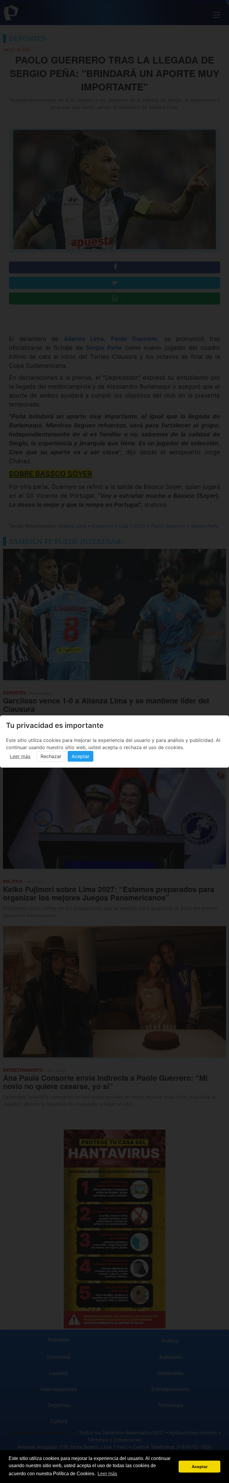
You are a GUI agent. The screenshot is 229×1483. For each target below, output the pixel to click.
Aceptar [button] (200, 1466)
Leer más (20, 756)
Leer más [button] (107, 1473)
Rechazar (51, 756)
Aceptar (80, 756)
